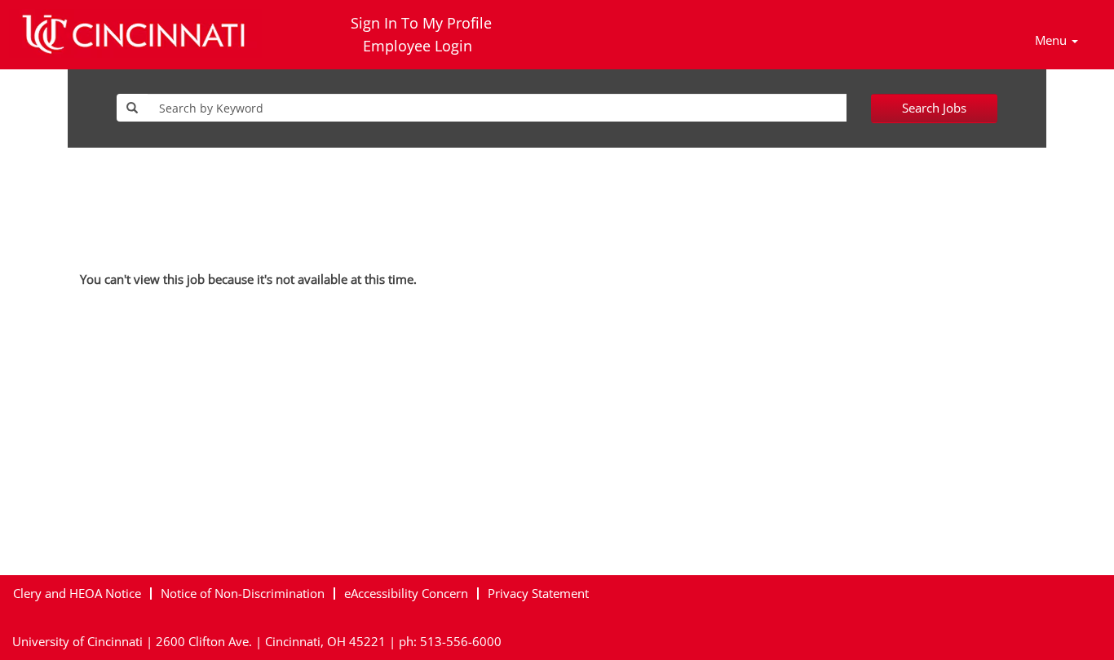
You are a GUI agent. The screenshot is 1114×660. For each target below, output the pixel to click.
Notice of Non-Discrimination (243, 593)
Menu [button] (1052, 40)
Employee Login (417, 45)
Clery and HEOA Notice (77, 593)
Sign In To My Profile (421, 23)
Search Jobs (934, 108)
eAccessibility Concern (406, 593)
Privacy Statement (538, 593)
